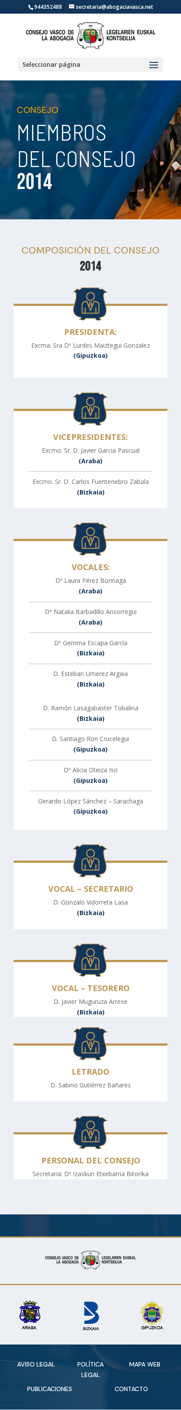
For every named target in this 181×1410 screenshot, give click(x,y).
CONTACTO (131, 1389)
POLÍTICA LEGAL (90, 1369)
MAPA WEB (144, 1364)
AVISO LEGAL (36, 1364)
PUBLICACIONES (49, 1389)
